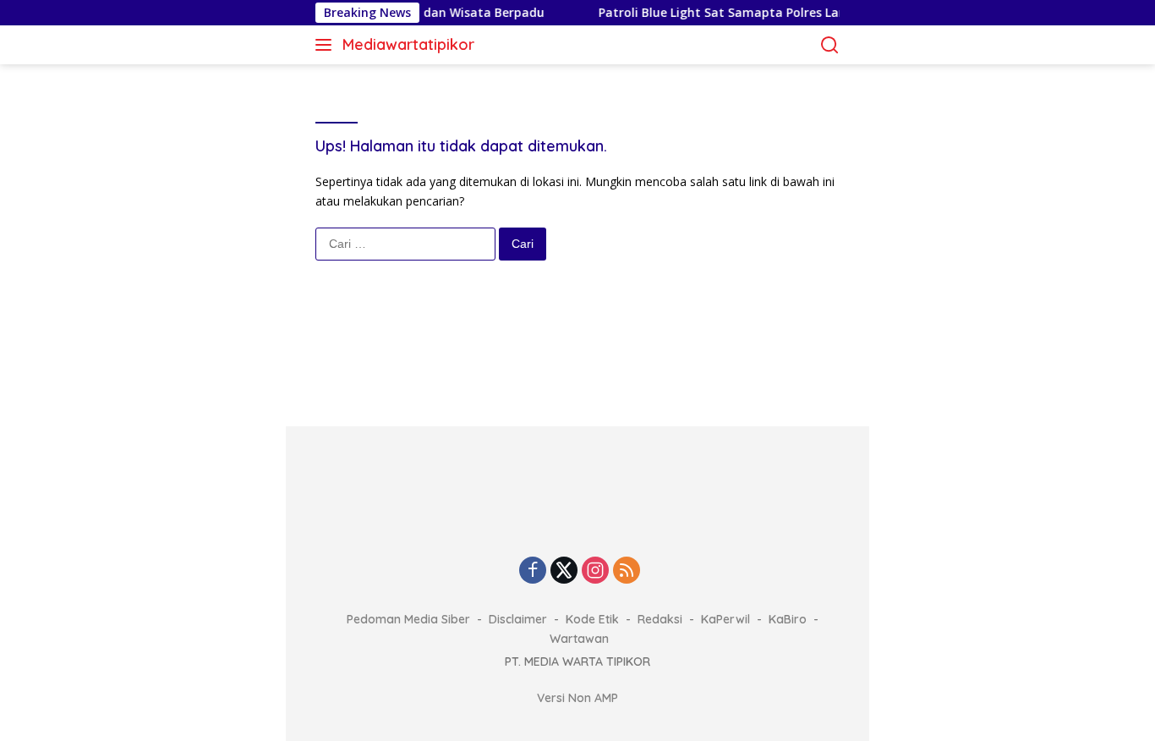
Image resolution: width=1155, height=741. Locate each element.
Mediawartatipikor (408, 44)
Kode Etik (592, 619)
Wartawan (579, 638)
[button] (326, 44)
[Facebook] (532, 571)
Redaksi (660, 619)
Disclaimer (518, 619)
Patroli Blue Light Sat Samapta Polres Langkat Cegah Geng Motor (786, 12)
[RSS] (626, 571)
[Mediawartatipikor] (577, 510)
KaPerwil (725, 619)
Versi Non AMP (577, 697)
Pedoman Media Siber (408, 619)
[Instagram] (595, 571)
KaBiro (788, 619)
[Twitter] (564, 571)
